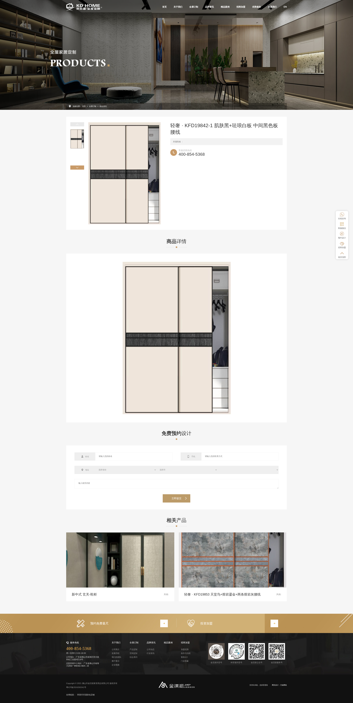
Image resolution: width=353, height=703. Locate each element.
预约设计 (342, 238)
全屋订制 (92, 106)
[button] (77, 124)
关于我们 (116, 642)
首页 (84, 106)
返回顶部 (342, 257)
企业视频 (115, 665)
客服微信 (342, 228)
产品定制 (133, 649)
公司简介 (115, 649)
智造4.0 (184, 657)
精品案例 (168, 642)
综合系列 (103, 106)
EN (285, 7)
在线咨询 (342, 218)
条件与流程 (186, 653)
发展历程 (115, 653)
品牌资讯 (151, 642)
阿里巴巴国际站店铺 (86, 695)
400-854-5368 (78, 648)
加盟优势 (185, 649)
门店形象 (185, 661)
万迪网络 (283, 685)
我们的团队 (116, 657)
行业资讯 (150, 653)
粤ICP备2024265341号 (76, 687)
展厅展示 (115, 661)
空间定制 (133, 653)
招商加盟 (342, 247)
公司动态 (150, 649)
